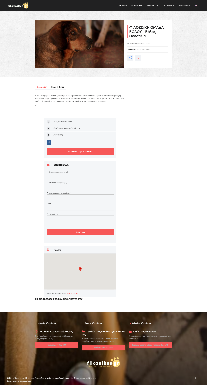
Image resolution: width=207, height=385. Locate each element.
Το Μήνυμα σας (52, 214)
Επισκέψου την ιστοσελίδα (80, 151)
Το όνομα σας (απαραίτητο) (57, 172)
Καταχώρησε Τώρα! (55, 345)
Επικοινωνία (185, 5)
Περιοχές (169, 5)
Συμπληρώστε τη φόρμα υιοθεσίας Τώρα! (149, 345)
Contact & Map (57, 87)
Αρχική (124, 5)
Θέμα (49, 203)
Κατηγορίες (153, 5)
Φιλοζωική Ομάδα (143, 43)
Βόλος (139, 49)
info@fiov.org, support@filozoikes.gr (66, 128)
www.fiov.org (58, 135)
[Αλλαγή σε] (196, 5)
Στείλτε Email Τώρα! (102, 347)
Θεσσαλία (146, 49)
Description (42, 87)
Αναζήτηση (138, 5)
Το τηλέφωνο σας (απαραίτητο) (59, 193)
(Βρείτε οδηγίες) (73, 293)
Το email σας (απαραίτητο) (57, 183)
